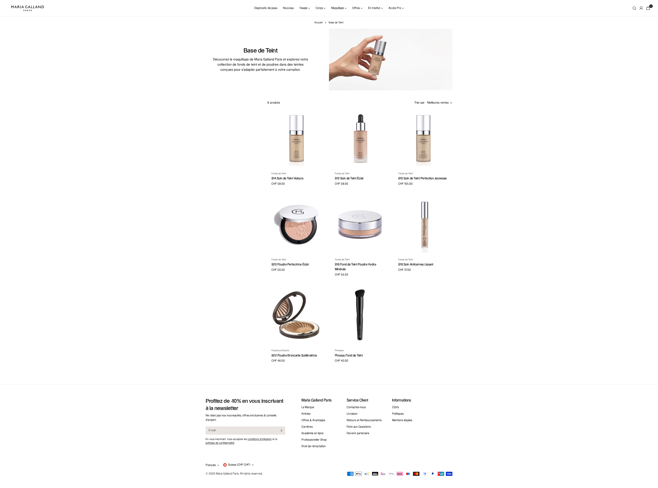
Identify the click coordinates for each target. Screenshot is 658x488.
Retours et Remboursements (364, 420)
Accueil (318, 22)
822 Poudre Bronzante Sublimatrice (294, 355)
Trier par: (419, 102)
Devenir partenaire (358, 433)
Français (211, 465)
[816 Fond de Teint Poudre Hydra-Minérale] (360, 224)
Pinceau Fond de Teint (349, 355)
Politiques (398, 414)
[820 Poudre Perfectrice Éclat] (296, 224)
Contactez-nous (356, 407)
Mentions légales (402, 420)
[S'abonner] (281, 430)
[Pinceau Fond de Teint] (360, 315)
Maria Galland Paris (227, 473)
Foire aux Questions (359, 427)
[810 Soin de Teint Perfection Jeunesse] (423, 138)
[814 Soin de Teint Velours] (296, 138)
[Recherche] (634, 8)
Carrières (307, 427)
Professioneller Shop (314, 440)
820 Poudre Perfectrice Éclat (290, 264)
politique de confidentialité (220, 443)
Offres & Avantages (313, 420)
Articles (305, 414)
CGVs (395, 407)
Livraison (352, 414)
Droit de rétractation (313, 446)
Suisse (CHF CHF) (239, 465)
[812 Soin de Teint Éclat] (360, 138)
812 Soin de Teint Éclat (349, 178)
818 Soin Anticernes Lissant (415, 264)
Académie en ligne (312, 433)
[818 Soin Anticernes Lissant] (423, 224)
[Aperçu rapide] (320, 117)
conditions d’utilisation (260, 439)
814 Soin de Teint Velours (287, 178)
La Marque (307, 407)
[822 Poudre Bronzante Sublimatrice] (296, 315)
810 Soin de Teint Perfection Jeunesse (422, 178)
